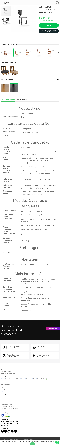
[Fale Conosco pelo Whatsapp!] (57, 442)
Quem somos (5, 399)
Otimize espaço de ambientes (8, 373)
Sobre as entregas (6, 400)
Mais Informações (8, 100)
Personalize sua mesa (6, 371)
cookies (26, 444)
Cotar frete (49, 25)
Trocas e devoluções (7, 404)
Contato (4, 397)
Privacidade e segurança (8, 406)
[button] (6, 21)
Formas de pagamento (7, 402)
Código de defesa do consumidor (10, 408)
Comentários (22, 100)
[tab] (9, 100)
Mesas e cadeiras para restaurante (9, 369)
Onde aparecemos (5, 384)
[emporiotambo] (6, 391)
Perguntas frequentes (6, 390)
